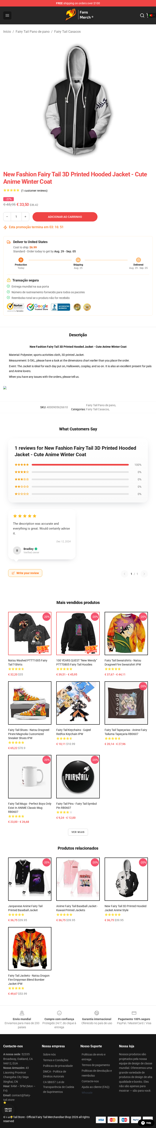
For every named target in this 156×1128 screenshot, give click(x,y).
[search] (142, 15)
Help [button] (148, 1122)
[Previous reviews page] (124, 574)
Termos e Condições (55, 1060)
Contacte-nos (90, 1081)
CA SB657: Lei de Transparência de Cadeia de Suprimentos (58, 1086)
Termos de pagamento (96, 1065)
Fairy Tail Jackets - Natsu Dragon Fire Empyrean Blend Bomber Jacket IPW (29, 979)
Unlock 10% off (8, 1110)
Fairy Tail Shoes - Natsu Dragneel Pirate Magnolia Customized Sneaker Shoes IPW (28, 734)
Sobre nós (49, 1054)
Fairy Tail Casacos (67, 32)
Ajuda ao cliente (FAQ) (95, 1087)
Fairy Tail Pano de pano (33, 32)
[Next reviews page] (144, 574)
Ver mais (78, 832)
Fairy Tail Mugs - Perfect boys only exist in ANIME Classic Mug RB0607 (29, 807)
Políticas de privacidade (58, 1065)
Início (7, 32)
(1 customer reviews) (34, 190)
